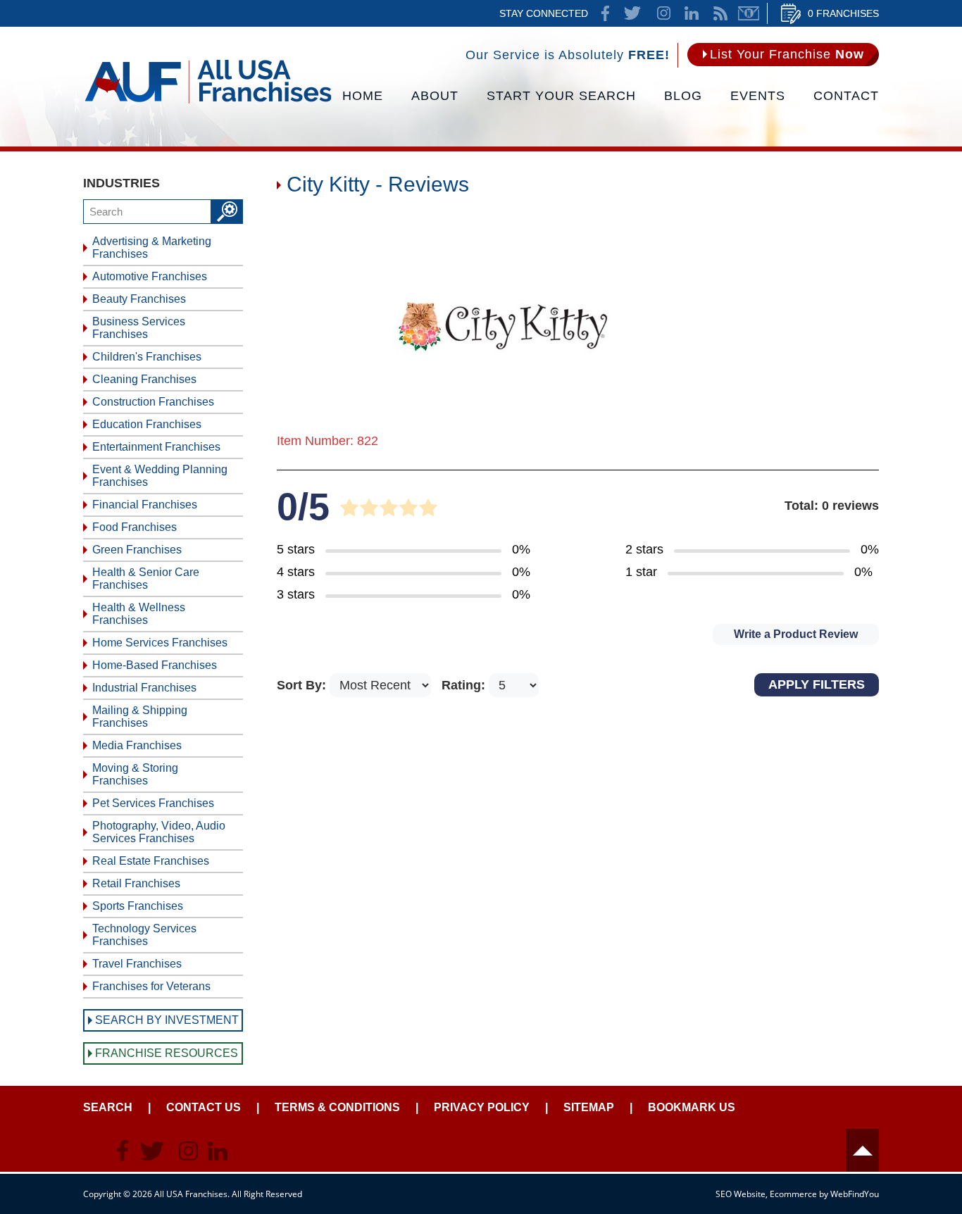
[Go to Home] (208, 102)
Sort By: (303, 685)
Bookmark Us (691, 1107)
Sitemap (588, 1107)
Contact (846, 96)
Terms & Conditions (337, 1107)
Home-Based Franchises (154, 665)
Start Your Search (561, 96)
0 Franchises (843, 13)
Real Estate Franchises (150, 861)
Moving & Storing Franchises (135, 774)
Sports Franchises (137, 906)
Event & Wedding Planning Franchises (159, 475)
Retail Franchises (136, 883)
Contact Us (203, 1107)
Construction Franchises (153, 402)
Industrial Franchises (144, 688)
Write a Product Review (796, 634)
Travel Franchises (137, 964)
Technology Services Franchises (144, 934)
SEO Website (741, 1194)
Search (107, 1107)
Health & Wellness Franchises (138, 613)
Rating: (465, 685)
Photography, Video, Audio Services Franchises (158, 832)
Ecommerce (793, 1194)
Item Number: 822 (327, 441)
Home (362, 96)
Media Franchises (137, 745)
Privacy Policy (482, 1107)
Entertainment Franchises (156, 447)
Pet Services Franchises (153, 803)
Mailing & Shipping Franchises (139, 716)
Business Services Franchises (138, 327)
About (434, 96)
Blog (683, 96)
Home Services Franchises (159, 643)
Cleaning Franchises (144, 379)
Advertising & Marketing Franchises (151, 247)
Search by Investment (167, 1020)
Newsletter (748, 13)
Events (757, 96)
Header (862, 1150)
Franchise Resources (166, 1053)
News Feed (720, 13)
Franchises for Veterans (151, 986)
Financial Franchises (144, 505)
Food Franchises (134, 527)
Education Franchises (146, 424)
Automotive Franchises (149, 276)
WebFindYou (854, 1194)
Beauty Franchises (139, 299)
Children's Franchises (146, 357)
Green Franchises (137, 550)
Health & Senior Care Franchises (145, 578)
